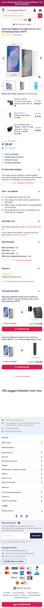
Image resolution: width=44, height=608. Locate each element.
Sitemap (23, 595)
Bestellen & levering (9, 461)
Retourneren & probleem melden (14, 470)
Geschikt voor (8, 221)
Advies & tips (6, 478)
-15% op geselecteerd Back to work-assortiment (19, 2)
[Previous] (4, 58)
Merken (4, 474)
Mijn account (34, 10)
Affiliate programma (9, 501)
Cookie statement (33, 593)
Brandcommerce (8, 511)
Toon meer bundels (23, 376)
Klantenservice (7, 453)
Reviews (5, 268)
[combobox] (22, 15)
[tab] (22, 169)
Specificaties (8, 242)
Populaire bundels (10, 291)
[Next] (39, 58)
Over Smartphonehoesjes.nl (12, 492)
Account (5, 457)
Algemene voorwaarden (11, 595)
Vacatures (5, 497)
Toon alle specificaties (23, 260)
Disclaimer (7, 593)
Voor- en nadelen (10, 191)
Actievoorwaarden (8, 482)
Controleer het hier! (20, 235)
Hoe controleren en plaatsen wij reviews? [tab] (19, 281)
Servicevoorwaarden (7, 542)
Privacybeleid (28, 541)
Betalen (5, 465)
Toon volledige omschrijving (23, 183)
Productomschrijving (11, 169)
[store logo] (16, 10)
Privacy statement (19, 593)
